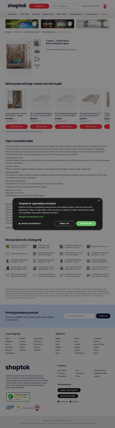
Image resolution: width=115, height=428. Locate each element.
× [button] (99, 200)
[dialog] (57, 214)
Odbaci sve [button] (64, 223)
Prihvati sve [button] (86, 223)
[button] (57, 217)
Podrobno (54, 213)
